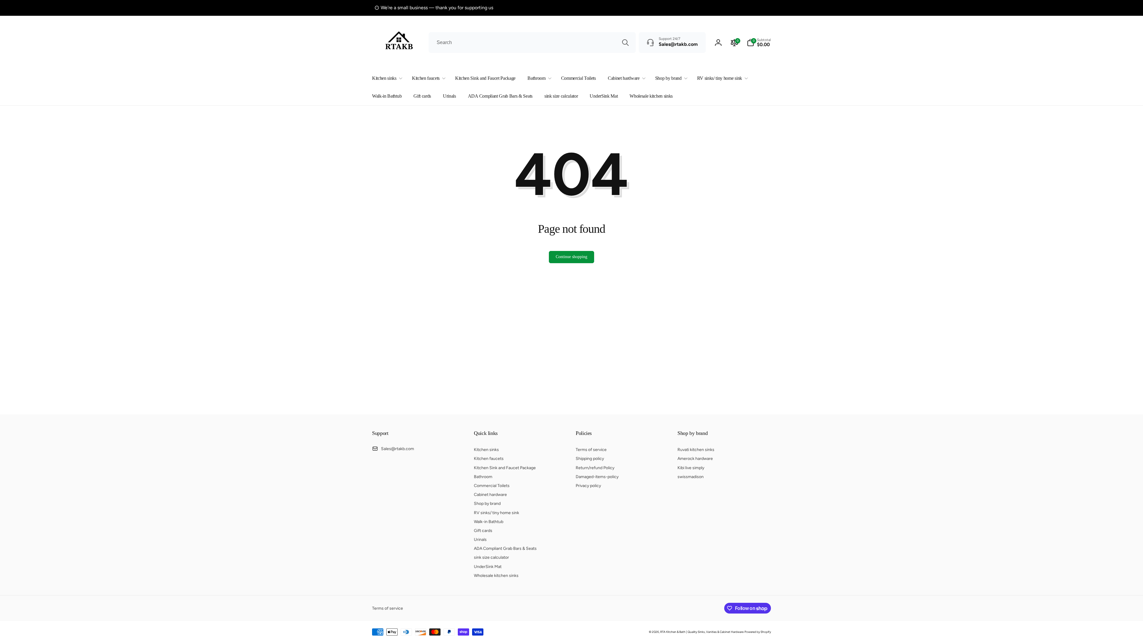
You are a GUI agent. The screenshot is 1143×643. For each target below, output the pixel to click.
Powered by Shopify (757, 632)
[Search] (625, 43)
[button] (386, 78)
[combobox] (532, 42)
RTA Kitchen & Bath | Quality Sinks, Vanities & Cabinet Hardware (702, 632)
